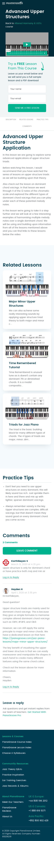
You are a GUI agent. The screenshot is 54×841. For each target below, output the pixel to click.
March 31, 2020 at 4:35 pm (25, 564)
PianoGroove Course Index (17, 742)
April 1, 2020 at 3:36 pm (24, 593)
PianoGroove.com (14, 3)
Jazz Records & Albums (15, 786)
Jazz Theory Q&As (12, 769)
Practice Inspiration (13, 775)
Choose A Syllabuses (14, 753)
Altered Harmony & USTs (28, 23)
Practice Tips (42, 119)
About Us (7, 816)
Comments (27, 126)
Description (11, 119)
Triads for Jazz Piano (24, 424)
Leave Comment (27, 551)
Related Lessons (26, 119)
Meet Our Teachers (13, 802)
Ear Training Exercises (14, 780)
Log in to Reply (11, 577)
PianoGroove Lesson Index (16, 747)
